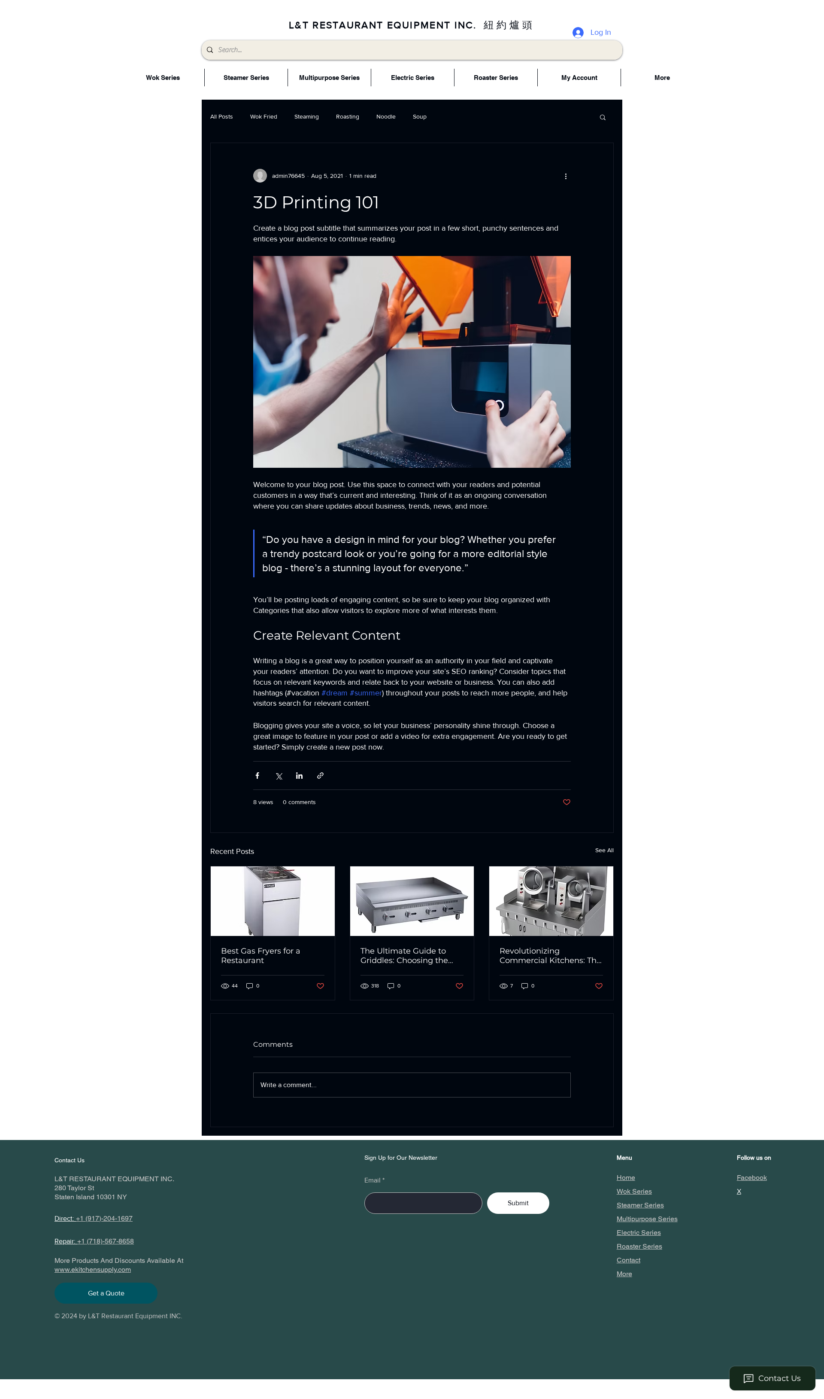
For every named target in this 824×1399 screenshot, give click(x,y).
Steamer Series (640, 1205)
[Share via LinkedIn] (299, 775)
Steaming (306, 116)
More (624, 1274)
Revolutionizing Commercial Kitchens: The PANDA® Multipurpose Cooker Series (550, 955)
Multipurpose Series (647, 1219)
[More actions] (565, 176)
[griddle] (412, 901)
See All (604, 850)
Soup (420, 116)
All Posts (221, 116)
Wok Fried (263, 116)
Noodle (386, 116)
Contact (628, 1260)
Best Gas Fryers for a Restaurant (260, 955)
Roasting (347, 116)
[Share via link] (320, 775)
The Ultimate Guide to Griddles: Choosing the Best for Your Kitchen (404, 955)
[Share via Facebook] (257, 775)
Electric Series (639, 1232)
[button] (603, 116)
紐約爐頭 (509, 25)
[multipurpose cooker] (551, 901)
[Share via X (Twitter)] (278, 775)
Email (372, 1180)
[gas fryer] (273, 901)
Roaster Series (639, 1246)
